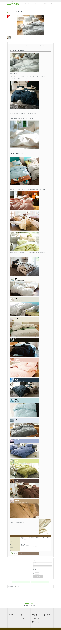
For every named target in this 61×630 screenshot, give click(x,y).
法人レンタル (22, 618)
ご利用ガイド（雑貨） (35, 614)
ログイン (15, 586)
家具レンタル (30, 3)
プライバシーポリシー (47, 615)
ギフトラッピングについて (35, 622)
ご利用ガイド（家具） (35, 615)
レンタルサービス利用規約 (47, 614)
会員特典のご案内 (11, 614)
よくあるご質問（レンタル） (36, 621)
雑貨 (35, 3)
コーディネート (40, 3)
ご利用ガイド (45, 3)
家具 (25, 3)
